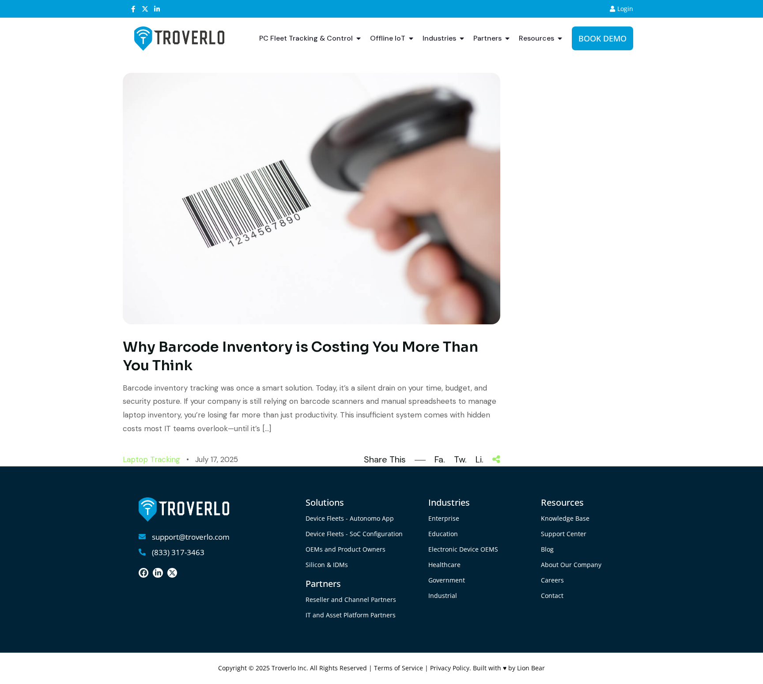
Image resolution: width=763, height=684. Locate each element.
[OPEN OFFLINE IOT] (411, 38)
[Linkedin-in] (157, 9)
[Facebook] (143, 573)
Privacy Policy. (451, 668)
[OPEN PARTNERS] (507, 38)
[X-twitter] (145, 9)
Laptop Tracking (151, 459)
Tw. (460, 459)
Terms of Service (398, 668)
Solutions (325, 502)
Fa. (439, 459)
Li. (479, 459)
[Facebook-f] (133, 9)
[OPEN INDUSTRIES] (461, 38)
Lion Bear (531, 668)
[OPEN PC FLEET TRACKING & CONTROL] (358, 38)
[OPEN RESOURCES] (559, 38)
